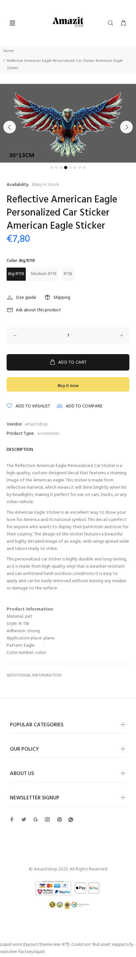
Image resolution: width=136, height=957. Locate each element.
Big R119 (16, 274)
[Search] (112, 23)
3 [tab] (61, 167)
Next (126, 127)
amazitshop (36, 424)
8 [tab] (84, 167)
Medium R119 (43, 274)
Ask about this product (38, 310)
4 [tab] (65, 167)
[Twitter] (12, 819)
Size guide (26, 297)
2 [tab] (56, 167)
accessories (48, 433)
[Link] (71, 820)
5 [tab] (70, 167)
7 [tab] (79, 167)
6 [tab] (75, 167)
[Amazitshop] (68, 22)
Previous (9, 127)
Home (8, 51)
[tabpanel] (68, 123)
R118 (68, 274)
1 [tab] (51, 167)
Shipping (61, 297)
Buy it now (68, 386)
